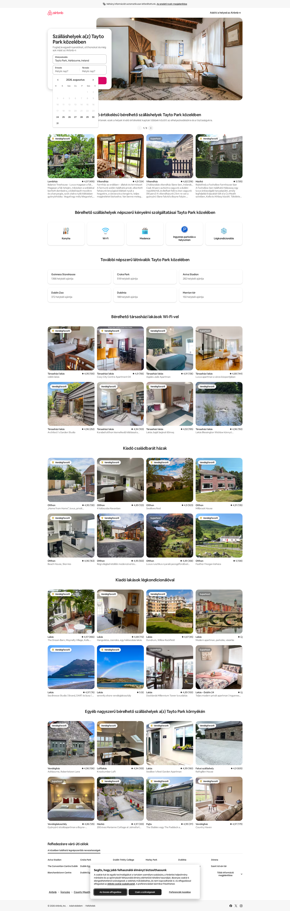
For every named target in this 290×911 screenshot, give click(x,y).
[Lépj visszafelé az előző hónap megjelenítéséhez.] (58, 80)
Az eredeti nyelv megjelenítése (172, 4)
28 (81, 117)
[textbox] (66, 71)
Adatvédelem (76, 905)
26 (69, 117)
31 (57, 123)
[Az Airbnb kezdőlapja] (55, 13)
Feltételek (90, 905)
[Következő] (150, 128)
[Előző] (139, 128)
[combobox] (79, 60)
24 (57, 117)
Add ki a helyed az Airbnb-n (225, 12)
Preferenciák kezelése (180, 892)
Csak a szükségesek (145, 892)
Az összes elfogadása (110, 892)
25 (63, 117)
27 (75, 117)
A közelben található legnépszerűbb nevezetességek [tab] (74, 850)
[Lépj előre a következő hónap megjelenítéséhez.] (93, 80)
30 (93, 117)
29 (87, 117)
